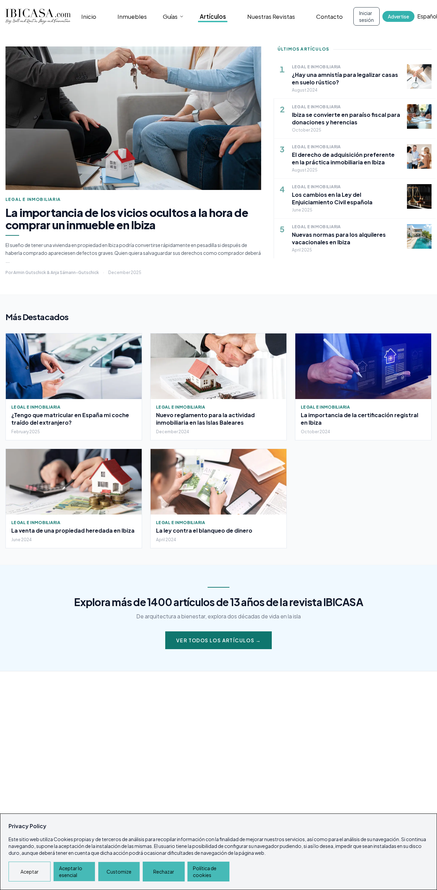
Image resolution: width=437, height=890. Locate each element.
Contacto (329, 16)
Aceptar (29, 871)
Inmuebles (132, 16)
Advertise (398, 16)
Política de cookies (204, 871)
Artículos (213, 16)
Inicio (88, 16)
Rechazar (163, 871)
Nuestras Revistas (271, 16)
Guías (170, 16)
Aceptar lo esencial (70, 871)
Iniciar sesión (366, 16)
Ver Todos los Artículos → (218, 640)
